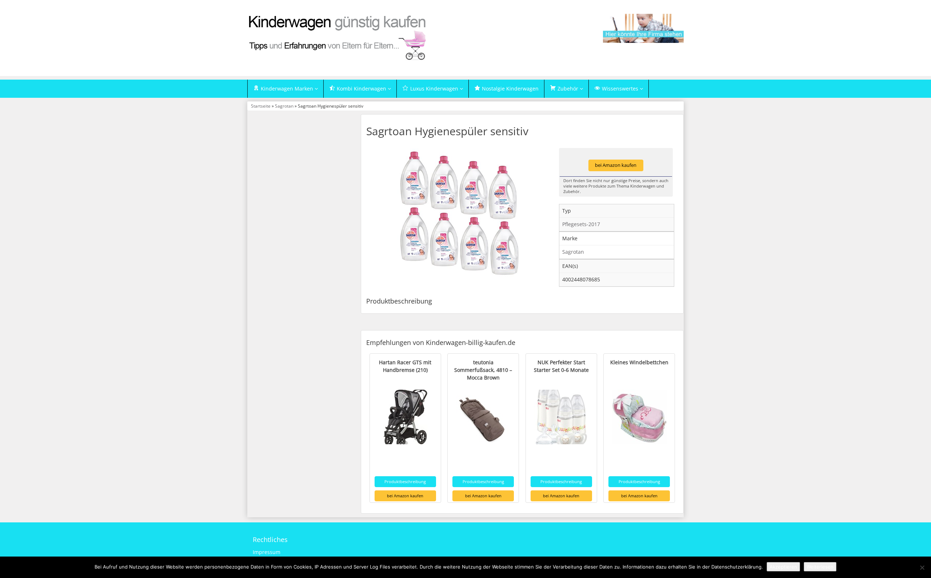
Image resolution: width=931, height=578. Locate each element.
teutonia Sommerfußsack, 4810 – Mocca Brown (483, 370)
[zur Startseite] (338, 37)
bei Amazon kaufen (615, 165)
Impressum (266, 552)
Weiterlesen (820, 567)
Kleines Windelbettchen (639, 362)
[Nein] (922, 567)
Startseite (261, 106)
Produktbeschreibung (405, 481)
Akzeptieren (783, 567)
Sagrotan (284, 106)
